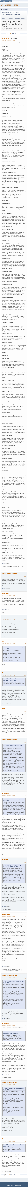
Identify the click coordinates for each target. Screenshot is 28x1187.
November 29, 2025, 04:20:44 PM (8, 742)
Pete (3, 708)
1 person (4, 563)
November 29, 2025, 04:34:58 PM (8, 795)
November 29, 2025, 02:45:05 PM (8, 711)
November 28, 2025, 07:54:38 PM (8, 576)
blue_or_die (5, 593)
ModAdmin (5, 38)
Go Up (2, 1174)
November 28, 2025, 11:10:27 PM (8, 619)
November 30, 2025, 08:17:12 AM (8, 1141)
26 (15, 34)
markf (4, 617)
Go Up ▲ (19, 1183)
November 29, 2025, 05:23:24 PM (8, 1025)
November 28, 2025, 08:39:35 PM (8, 595)
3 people (4, 636)
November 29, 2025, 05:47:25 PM (8, 1084)
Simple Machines (17, 1185)
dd (3, 641)
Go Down (3, 33)
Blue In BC (5, 793)
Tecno (4, 673)
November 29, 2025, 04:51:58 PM (8, 916)
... (14, 34)
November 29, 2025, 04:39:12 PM (8, 861)
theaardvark (6, 914)
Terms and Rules (13, 1183)
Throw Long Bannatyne (9, 574)
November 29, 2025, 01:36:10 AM (8, 643)
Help (8, 1183)
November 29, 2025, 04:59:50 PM (8, 977)
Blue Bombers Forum (9, 5)
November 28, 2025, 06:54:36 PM (8, 40)
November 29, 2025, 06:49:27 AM (8, 675)
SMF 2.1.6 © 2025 (10, 1185)
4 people (4, 609)
